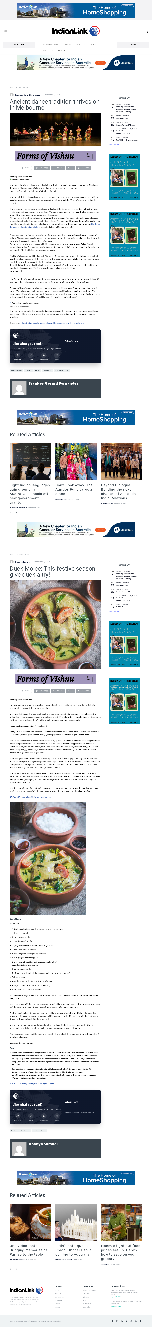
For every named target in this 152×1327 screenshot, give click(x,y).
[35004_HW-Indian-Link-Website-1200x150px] (76, 10)
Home (12, 88)
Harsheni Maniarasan (18, 508)
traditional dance (61, 370)
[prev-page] (11, 512)
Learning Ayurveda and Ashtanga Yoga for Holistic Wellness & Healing (126, 109)
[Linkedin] (122, 1321)
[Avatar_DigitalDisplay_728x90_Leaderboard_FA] (55, 156)
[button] (146, 31)
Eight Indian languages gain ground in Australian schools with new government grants (30, 493)
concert (28, 370)
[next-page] (15, 512)
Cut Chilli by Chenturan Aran (127, 140)
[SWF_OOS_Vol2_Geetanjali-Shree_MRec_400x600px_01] (124, 177)
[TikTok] (131, 1321)
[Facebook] (112, 1321)
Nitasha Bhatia (107, 503)
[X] (136, 1321)
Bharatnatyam (16, 370)
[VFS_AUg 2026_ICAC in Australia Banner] (76, 62)
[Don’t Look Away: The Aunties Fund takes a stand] (76, 461)
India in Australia (23, 88)
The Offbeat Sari (122, 118)
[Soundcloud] (126, 1321)
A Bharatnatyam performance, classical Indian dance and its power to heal (51, 323)
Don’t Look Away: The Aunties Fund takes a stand (74, 489)
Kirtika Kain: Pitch (123, 133)
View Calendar (114, 144)
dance (37, 370)
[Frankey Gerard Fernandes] (12, 95)
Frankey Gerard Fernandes (27, 95)
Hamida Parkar (61, 499)
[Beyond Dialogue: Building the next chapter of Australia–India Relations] (121, 461)
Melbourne (47, 370)
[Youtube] (140, 1321)
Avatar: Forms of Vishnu (125, 125)
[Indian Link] (76, 31)
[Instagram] (117, 1321)
